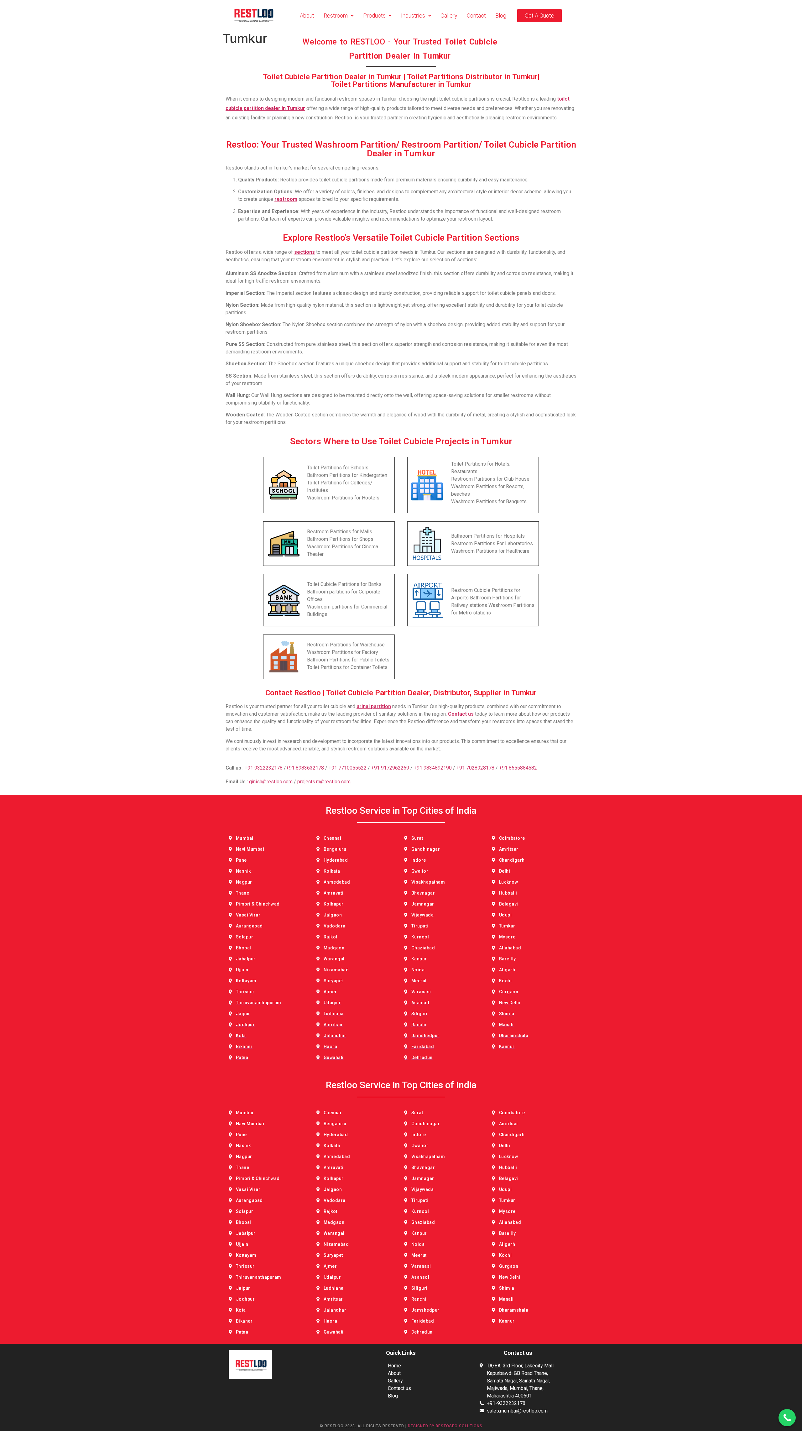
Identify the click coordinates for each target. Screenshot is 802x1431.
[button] (338, 15)
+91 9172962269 (390, 768)
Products (374, 15)
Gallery (448, 15)
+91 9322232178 (264, 768)
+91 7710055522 (348, 768)
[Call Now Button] (787, 1417)
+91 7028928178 (476, 768)
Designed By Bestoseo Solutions (445, 1426)
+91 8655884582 (518, 768)
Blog (500, 15)
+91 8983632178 (305, 768)
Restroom (336, 15)
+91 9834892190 (433, 768)
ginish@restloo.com (271, 782)
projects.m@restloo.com (324, 782)
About (307, 15)
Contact (476, 15)
